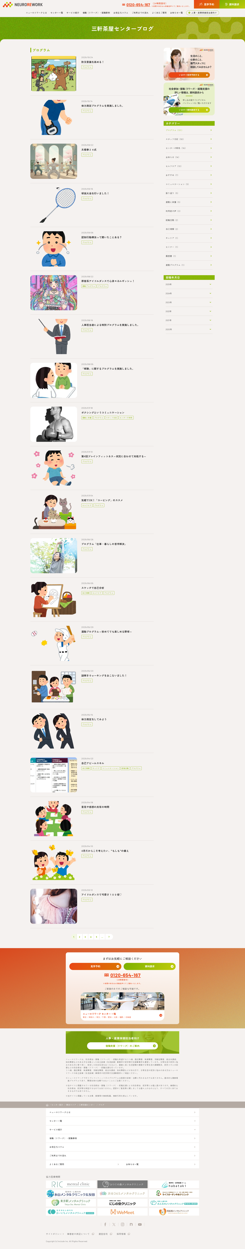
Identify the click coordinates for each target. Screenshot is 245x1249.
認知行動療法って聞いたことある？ (101, 237)
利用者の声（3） (174, 211)
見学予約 (95, 966)
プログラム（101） (174, 130)
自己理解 (86, 593)
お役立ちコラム (120, 12)
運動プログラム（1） (176, 265)
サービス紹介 (72, 12)
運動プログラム (88, 286)
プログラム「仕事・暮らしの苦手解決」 (104, 544)
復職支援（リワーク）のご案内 (122, 1046)
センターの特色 (126, 417)
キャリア (96, 768)
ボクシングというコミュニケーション (102, 412)
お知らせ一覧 (176, 12)
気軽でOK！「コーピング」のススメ (102, 500)
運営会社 (103, 1233)
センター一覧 (56, 12)
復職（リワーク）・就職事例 (96, 12)
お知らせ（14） (173, 157)
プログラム (87, 67)
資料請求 (150, 966)
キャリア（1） (172, 238)
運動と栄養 (87, 417)
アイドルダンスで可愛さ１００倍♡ (101, 894)
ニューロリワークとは (36, 12)
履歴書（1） (171, 256)
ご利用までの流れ (140, 12)
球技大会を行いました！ (95, 193)
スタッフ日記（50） (175, 139)
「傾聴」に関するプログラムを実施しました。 (108, 368)
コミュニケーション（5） (178, 184)
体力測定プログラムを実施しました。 (102, 105)
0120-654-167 (138, 4)
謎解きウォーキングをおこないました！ (104, 675)
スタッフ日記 (111, 417)
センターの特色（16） (176, 148)
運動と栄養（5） (173, 202)
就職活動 (125, 768)
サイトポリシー (54, 1233)
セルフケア (87, 505)
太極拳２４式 (89, 149)
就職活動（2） (172, 220)
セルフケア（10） (174, 166)
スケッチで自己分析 (92, 588)
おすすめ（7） (172, 175)
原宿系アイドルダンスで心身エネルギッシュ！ (108, 281)
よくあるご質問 (159, 12)
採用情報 (121, 1233)
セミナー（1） (172, 246)
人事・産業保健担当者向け (204, 12)
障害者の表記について (78, 1233)
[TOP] (47, 1105)
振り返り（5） (172, 193)
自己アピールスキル (92, 763)
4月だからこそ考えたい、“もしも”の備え (105, 851)
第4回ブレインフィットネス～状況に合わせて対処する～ (113, 456)
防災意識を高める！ (92, 62)
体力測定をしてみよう (94, 719)
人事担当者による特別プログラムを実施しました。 (110, 325)
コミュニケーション (110, 768)
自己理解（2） (172, 229)
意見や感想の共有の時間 (95, 807)
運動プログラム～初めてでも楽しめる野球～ (106, 631)
